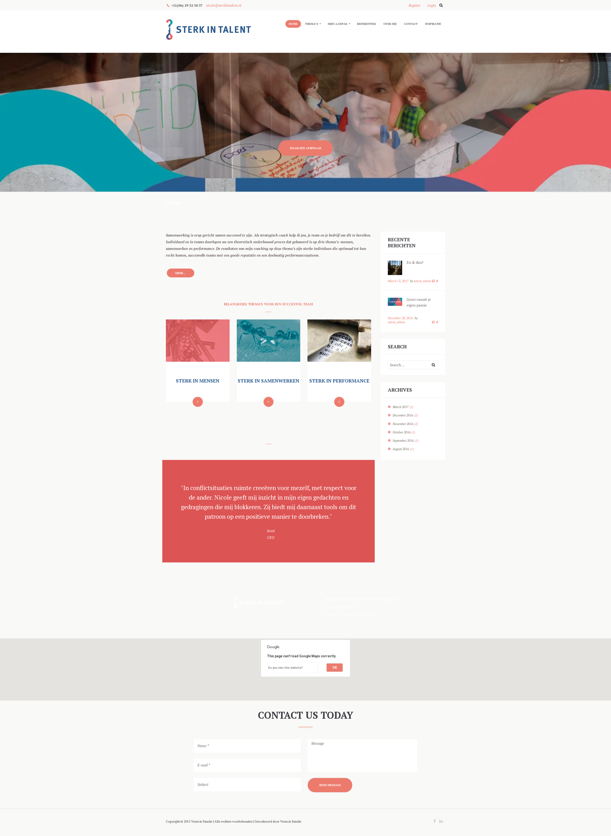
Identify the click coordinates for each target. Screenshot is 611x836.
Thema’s (311, 24)
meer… (180, 273)
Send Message (330, 785)
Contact (411, 24)
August (401, 449)
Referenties (366, 24)
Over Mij (389, 24)
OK (334, 667)
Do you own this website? (285, 667)
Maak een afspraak (305, 148)
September (403, 440)
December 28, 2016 (400, 318)
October (402, 432)
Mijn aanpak (337, 24)
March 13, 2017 (398, 281)
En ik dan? (415, 262)
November (403, 424)
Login (431, 5)
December (403, 415)
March (401, 407)
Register (415, 5)
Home (293, 24)
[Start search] (440, 5)
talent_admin (422, 281)
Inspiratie (433, 24)
